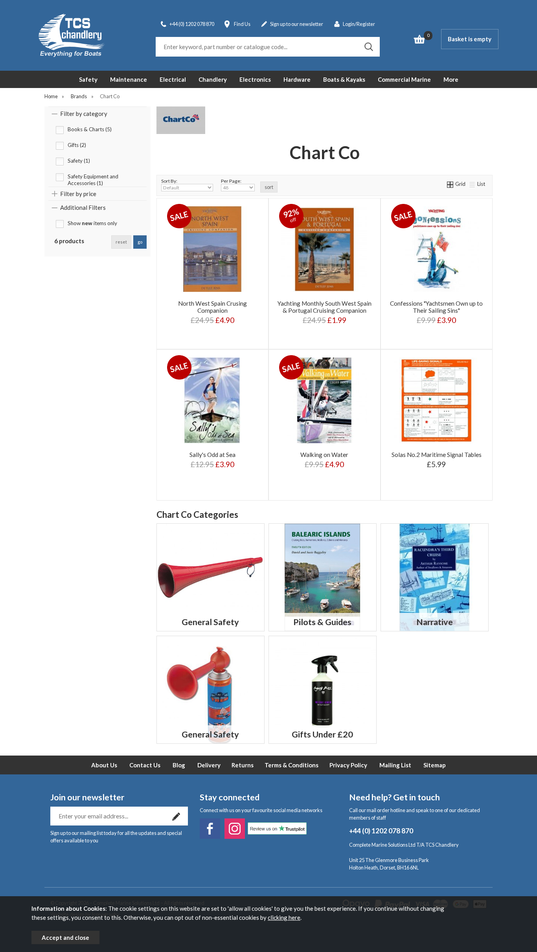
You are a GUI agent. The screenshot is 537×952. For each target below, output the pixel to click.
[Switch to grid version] (450, 184)
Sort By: (169, 181)
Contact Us (144, 765)
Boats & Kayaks (344, 79)
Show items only (92, 223)
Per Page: (231, 181)
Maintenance (128, 79)
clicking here (284, 917)
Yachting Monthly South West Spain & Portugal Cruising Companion (324, 307)
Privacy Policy (348, 765)
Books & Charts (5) (90, 129)
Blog (179, 765)
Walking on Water (324, 454)
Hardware (297, 79)
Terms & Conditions (291, 765)
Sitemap (434, 765)
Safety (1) (79, 161)
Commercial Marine (404, 79)
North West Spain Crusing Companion (212, 307)
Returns (243, 765)
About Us (104, 765)
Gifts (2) (77, 145)
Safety (88, 79)
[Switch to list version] (472, 184)
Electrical (173, 79)
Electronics (255, 79)
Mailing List (395, 765)
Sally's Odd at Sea (212, 454)
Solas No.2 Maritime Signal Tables (437, 454)
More (450, 79)
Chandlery (213, 79)
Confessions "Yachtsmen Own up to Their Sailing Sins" (436, 307)
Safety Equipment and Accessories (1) (93, 177)
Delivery (209, 765)
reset (121, 241)
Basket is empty (469, 38)
